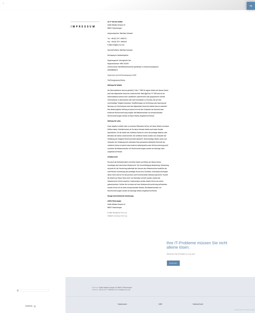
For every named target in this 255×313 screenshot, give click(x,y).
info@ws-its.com (124, 290)
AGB (160, 304)
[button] (251, 6)
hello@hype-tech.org (119, 213)
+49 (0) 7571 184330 (106, 290)
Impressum (122, 304)
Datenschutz (198, 304)
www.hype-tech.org (120, 216)
